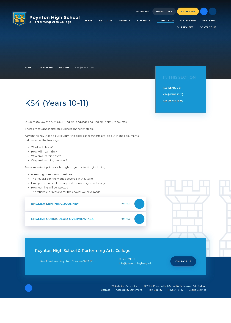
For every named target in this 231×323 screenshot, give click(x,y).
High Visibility (155, 289)
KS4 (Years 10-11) (85, 67)
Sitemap (105, 289)
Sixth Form (188, 11)
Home (28, 67)
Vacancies (142, 11)
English (64, 67)
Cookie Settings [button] (197, 289)
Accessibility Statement (129, 289)
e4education (131, 286)
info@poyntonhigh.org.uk (135, 263)
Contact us (183, 261)
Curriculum (45, 67)
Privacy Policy (175, 289)
